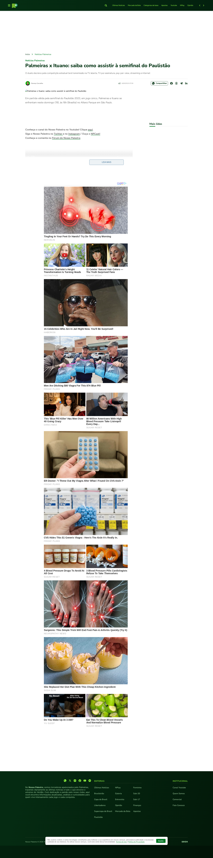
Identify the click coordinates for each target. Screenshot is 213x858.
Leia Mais (106, 162)
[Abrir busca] (105, 5)
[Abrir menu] (9, 5)
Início (27, 54)
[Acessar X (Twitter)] (70, 780)
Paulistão (98, 817)
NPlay (182, 5)
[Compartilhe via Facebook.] (171, 83)
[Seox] (185, 841)
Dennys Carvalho (37, 83)
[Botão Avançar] (203, 5)
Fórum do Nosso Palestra (66, 137)
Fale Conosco (179, 805)
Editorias (99, 781)
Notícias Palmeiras (43, 54)
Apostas (164, 5)
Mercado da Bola (134, 5)
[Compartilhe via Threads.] (176, 83)
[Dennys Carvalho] (27, 83)
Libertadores (100, 805)
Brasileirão (99, 793)
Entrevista (119, 799)
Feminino (137, 787)
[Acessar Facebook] (79, 780)
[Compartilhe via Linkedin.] (186, 83)
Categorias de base (151, 5)
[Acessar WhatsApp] (65, 780)
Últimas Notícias (118, 5)
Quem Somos (179, 793)
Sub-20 (136, 793)
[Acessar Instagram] (74, 780)
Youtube (174, 5)
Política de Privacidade (136, 842)
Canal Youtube (179, 787)
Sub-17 (136, 799)
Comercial (177, 799)
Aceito (161, 841)
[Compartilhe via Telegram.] (181, 83)
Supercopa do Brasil (103, 811)
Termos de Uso (121, 842)
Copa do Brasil (100, 799)
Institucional (180, 781)
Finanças (137, 805)
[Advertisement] (106, 32)
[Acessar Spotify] (89, 780)
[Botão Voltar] (199, 5)
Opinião (190, 5)
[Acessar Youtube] (84, 780)
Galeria (118, 793)
